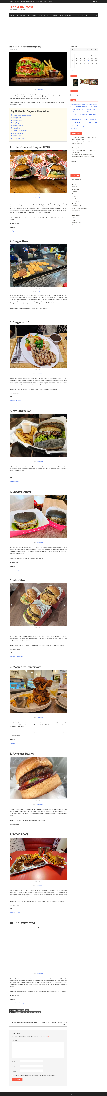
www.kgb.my (13, 231)
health (72, 112)
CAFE (74, 15)
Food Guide (74, 109)
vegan (80, 126)
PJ (70, 119)
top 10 (30, 1012)
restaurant (76, 119)
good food (91, 109)
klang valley (18, 1012)
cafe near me (83, 106)
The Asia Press (21, 7)
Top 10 (74, 220)
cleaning (89, 106)
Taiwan (40, 1)
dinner (92, 106)
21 (88, 61)
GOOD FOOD (32, 15)
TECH (86, 15)
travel (82, 123)
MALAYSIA (93, 114)
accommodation (74, 104)
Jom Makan (93, 112)
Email (14, 1066)
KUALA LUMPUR (79, 115)
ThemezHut (95, 1094)
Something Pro (76, 215)
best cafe (80, 104)
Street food (94, 119)
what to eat (37, 1012)
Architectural (75, 182)
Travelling (50, 1)
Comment (15, 1040)
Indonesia (23, 1)
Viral (26, 1010)
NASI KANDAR (76, 117)
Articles (74, 184)
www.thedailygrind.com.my (17, 1003)
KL (95, 112)
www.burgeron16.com (15, 400)
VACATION (74, 125)
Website (14, 1071)
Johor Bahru (87, 112)
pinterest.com (40, 89)
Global (74, 196)
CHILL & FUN (41, 15)
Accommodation (76, 179)
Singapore (17, 1)
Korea (45, 1)
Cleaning (74, 191)
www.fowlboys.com (15, 912)
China (32, 1)
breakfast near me (92, 104)
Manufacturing (76, 210)
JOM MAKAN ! (21, 1010)
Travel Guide (86, 123)
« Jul (71, 70)
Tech (73, 217)
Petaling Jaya (95, 117)
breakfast (84, 104)
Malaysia (11, 1)
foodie (79, 109)
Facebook (12, 743)
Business (74, 186)
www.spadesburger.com (16, 570)
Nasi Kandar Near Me (83, 117)
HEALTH (80, 15)
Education (74, 194)
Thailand (28, 1)
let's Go (74, 203)
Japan (36, 1)
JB (82, 112)
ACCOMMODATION (65, 15)
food (95, 106)
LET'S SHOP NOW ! (77, 206)
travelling (93, 122)
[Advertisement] (53, 31)
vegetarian (84, 126)
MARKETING (75, 213)
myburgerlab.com (14, 481)
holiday (76, 112)
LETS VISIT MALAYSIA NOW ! (79, 208)
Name (14, 1061)
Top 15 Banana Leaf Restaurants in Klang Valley (24, 1022)
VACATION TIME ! (21, 15)
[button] (11, 172)
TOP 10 (12, 15)
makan (86, 114)
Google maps (40, 198)
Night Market (89, 117)
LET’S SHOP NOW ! (52, 15)
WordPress (80, 1094)
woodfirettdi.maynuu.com (16, 656)
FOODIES (84, 109)
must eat (25, 1012)
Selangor (81, 119)
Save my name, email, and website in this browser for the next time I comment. (34, 1075)
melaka (72, 117)
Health (74, 198)
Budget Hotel (73, 106)
